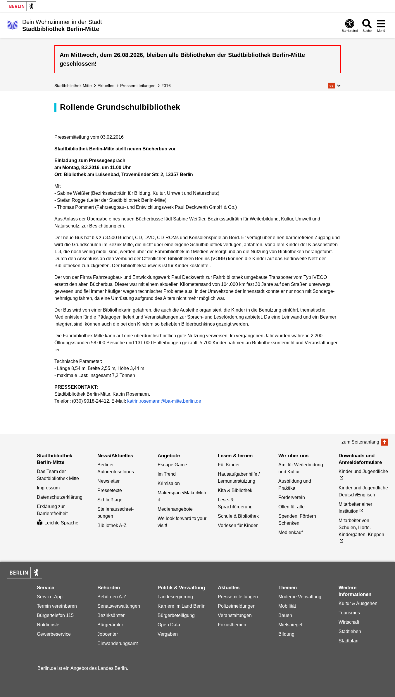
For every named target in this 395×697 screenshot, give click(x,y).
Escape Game (172, 464)
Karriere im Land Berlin (182, 606)
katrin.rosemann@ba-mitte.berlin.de (164, 401)
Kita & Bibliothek (235, 490)
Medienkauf (290, 532)
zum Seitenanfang (360, 441)
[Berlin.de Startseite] (21, 6)
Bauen (285, 615)
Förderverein (291, 497)
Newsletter (108, 481)
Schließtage (110, 499)
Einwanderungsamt (117, 643)
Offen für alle (291, 506)
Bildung (286, 634)
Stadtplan (348, 640)
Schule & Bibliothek (238, 516)
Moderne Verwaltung (299, 596)
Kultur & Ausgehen (358, 603)
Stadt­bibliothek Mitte (73, 85)
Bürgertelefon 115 (55, 615)
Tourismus (349, 612)
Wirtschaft (349, 622)
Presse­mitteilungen (138, 85)
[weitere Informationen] (12, 25)
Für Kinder (229, 464)
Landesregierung (175, 596)
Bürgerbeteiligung (176, 615)
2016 (166, 85)
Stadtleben (350, 631)
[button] (334, 85)
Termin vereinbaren (57, 606)
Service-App (50, 596)
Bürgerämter (110, 624)
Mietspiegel (290, 624)
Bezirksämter (111, 615)
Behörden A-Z (111, 596)
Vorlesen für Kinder (238, 525)
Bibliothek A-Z (112, 525)
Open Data (169, 624)
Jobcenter (107, 634)
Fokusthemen (232, 624)
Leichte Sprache (61, 522)
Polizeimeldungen (237, 606)
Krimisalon (169, 483)
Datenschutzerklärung (59, 497)
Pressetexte (109, 490)
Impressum (48, 487)
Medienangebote (175, 509)
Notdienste (48, 624)
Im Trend (167, 474)
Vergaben (168, 634)
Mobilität (287, 606)
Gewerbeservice (54, 634)
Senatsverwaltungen (118, 606)
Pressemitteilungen (238, 596)
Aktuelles (106, 85)
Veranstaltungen (235, 615)
